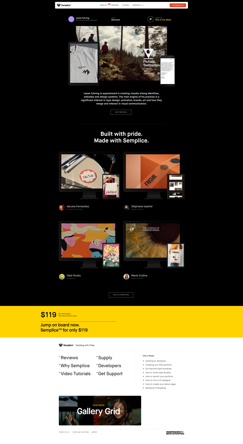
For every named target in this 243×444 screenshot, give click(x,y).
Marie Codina (139, 275)
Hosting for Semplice (154, 361)
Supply (104, 358)
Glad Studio (74, 275)
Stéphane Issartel (141, 206)
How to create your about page (159, 384)
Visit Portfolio (121, 112)
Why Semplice (74, 366)
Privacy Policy (64, 432)
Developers (108, 366)
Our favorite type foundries (157, 368)
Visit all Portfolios (121, 294)
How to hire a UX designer (157, 380)
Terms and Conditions (80, 432)
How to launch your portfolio (158, 376)
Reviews (68, 358)
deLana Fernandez (78, 206)
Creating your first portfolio (157, 365)
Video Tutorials (75, 373)
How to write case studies (157, 372)
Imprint (94, 432)
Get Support (109, 373)
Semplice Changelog (154, 388)
